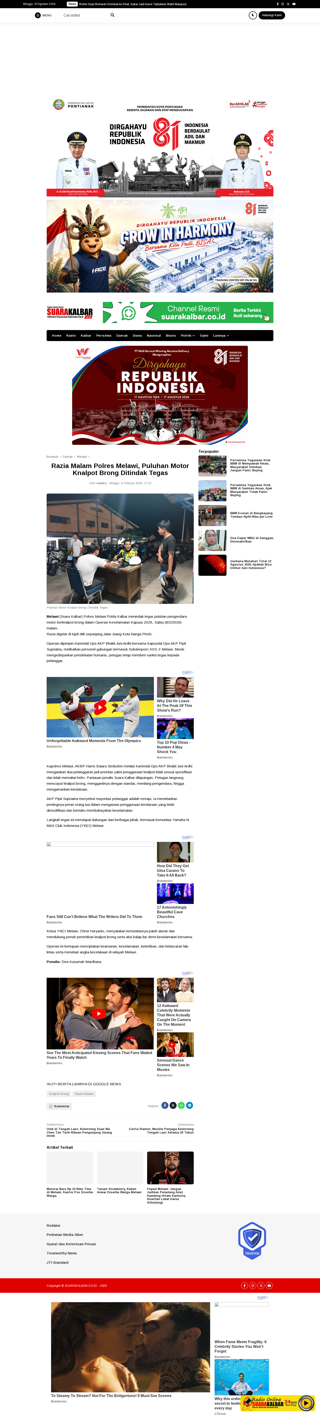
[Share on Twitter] (173, 1105)
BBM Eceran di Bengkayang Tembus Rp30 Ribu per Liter (251, 514)
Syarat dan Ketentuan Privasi (71, 1244)
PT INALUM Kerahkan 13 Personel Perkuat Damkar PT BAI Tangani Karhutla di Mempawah (137, 4)
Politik (186, 335)
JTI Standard (57, 1262)
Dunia (137, 335)
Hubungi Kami (272, 15)
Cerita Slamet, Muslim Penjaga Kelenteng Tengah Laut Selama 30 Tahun (161, 1130)
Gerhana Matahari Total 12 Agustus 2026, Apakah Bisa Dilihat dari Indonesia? (251, 564)
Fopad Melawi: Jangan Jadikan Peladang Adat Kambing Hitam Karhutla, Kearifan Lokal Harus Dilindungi (166, 1195)
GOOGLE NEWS (106, 1084)
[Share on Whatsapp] (181, 1105)
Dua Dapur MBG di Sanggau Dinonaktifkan (251, 539)
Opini (204, 335)
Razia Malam (84, 1094)
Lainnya (219, 335)
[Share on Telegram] (189, 1105)
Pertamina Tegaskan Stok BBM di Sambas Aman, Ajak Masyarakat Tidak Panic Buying (251, 490)
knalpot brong (59, 1094)
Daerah (122, 335)
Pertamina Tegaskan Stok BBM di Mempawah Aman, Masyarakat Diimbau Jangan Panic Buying (250, 465)
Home (56, 335)
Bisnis (171, 335)
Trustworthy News (62, 1253)
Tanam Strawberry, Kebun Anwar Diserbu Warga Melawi (119, 1190)
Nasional (154, 335)
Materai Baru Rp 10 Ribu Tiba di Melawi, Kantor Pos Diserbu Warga (70, 1192)
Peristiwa (103, 335)
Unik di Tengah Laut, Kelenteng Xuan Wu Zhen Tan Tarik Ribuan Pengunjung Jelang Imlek (79, 1132)
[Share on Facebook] (164, 1105)
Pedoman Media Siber (65, 1235)
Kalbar (86, 335)
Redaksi (53, 1225)
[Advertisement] (160, 57)
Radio (71, 335)
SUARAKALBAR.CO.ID (81, 1285)
